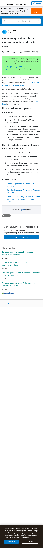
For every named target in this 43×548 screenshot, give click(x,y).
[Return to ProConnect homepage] (17, 3)
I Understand (11, 541)
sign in (22, 209)
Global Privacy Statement (17, 530)
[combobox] (21, 21)
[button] (3, 3)
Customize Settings (30, 542)
